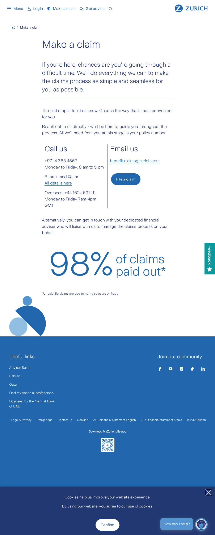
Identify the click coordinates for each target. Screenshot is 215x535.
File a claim (125, 179)
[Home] (191, 8)
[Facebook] (160, 369)
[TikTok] (192, 369)
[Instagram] (181, 369)
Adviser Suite (19, 367)
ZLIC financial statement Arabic (161, 420)
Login (38, 9)
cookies (145, 506)
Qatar (13, 384)
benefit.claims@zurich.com (135, 160)
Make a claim (64, 9)
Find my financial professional (31, 393)
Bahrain (15, 376)
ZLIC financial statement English (114, 420)
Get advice (95, 9)
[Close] (209, 492)
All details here (58, 183)
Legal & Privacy (21, 420)
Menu (18, 9)
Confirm (107, 525)
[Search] (110, 8)
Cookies (82, 420)
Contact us (65, 420)
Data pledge (44, 420)
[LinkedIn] (203, 369)
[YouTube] (170, 369)
